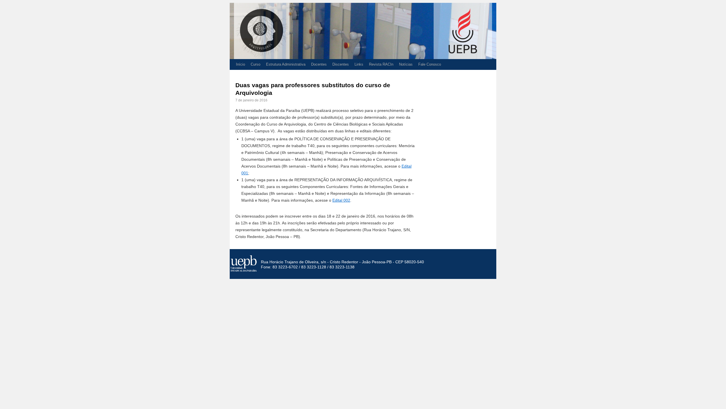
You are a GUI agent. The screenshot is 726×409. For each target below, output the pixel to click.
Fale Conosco (429, 64)
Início (240, 64)
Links (358, 64)
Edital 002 (341, 200)
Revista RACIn (381, 64)
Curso (255, 64)
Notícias (406, 64)
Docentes (319, 64)
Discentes (340, 64)
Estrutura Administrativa (285, 64)
